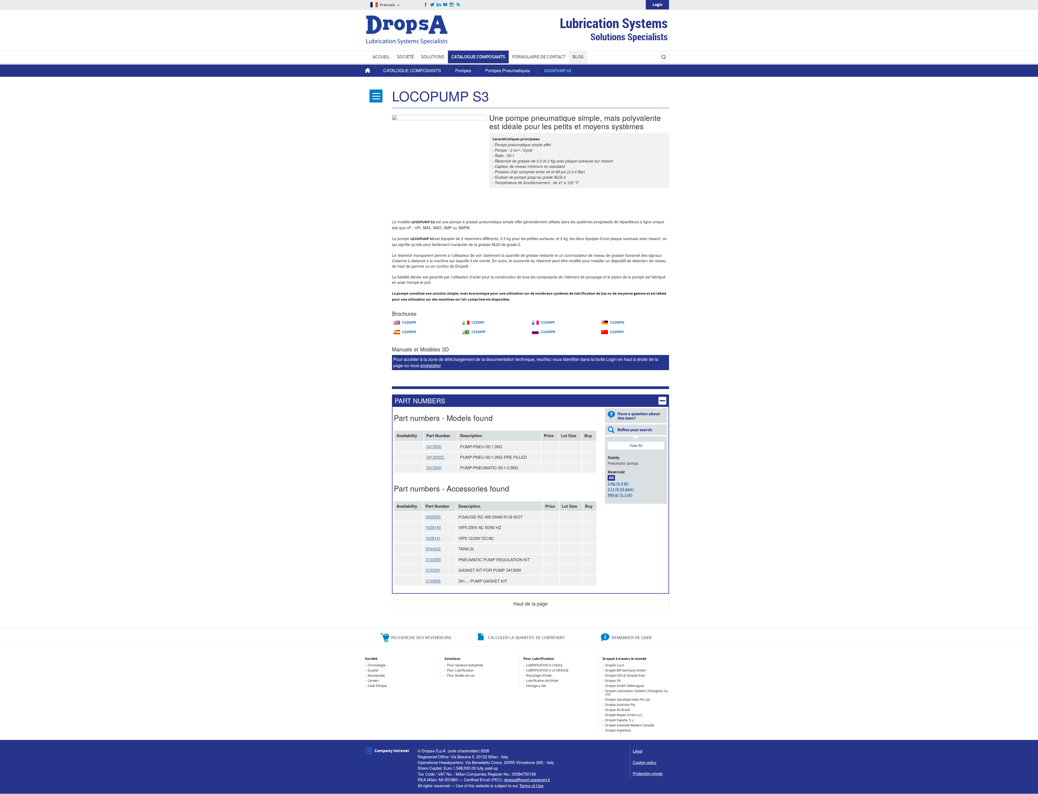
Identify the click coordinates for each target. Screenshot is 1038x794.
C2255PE (409, 322)
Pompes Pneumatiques (507, 70)
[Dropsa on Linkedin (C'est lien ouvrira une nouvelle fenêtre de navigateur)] (439, 4)
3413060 (433, 467)
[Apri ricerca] (663, 57)
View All (636, 445)
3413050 (433, 446)
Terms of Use (531, 785)
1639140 (433, 527)
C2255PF (548, 322)
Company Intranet (391, 751)
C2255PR (548, 332)
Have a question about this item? (638, 416)
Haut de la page (530, 603)
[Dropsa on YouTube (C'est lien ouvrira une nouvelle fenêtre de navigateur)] (445, 4)
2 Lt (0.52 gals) (621, 489)
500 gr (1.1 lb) (620, 495)
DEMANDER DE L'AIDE (632, 637)
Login (658, 5)
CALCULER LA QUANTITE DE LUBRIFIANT (526, 637)
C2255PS (409, 332)
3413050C (435, 457)
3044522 (433, 549)
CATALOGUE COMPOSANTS (412, 70)
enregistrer (430, 365)
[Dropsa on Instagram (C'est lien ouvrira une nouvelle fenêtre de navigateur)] (452, 4)
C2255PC (617, 332)
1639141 (433, 538)
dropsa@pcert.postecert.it (527, 779)
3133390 (433, 559)
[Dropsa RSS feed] (458, 4)
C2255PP (478, 332)
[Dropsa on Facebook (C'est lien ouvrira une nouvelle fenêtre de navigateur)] (426, 4)
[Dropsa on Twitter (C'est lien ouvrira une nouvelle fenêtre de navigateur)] (432, 4)
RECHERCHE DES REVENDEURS (421, 637)
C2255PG (617, 322)
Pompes (463, 70)
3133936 (433, 581)
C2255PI (477, 322)
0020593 (433, 517)
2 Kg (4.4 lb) (618, 484)
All (611, 478)
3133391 (433, 570)
